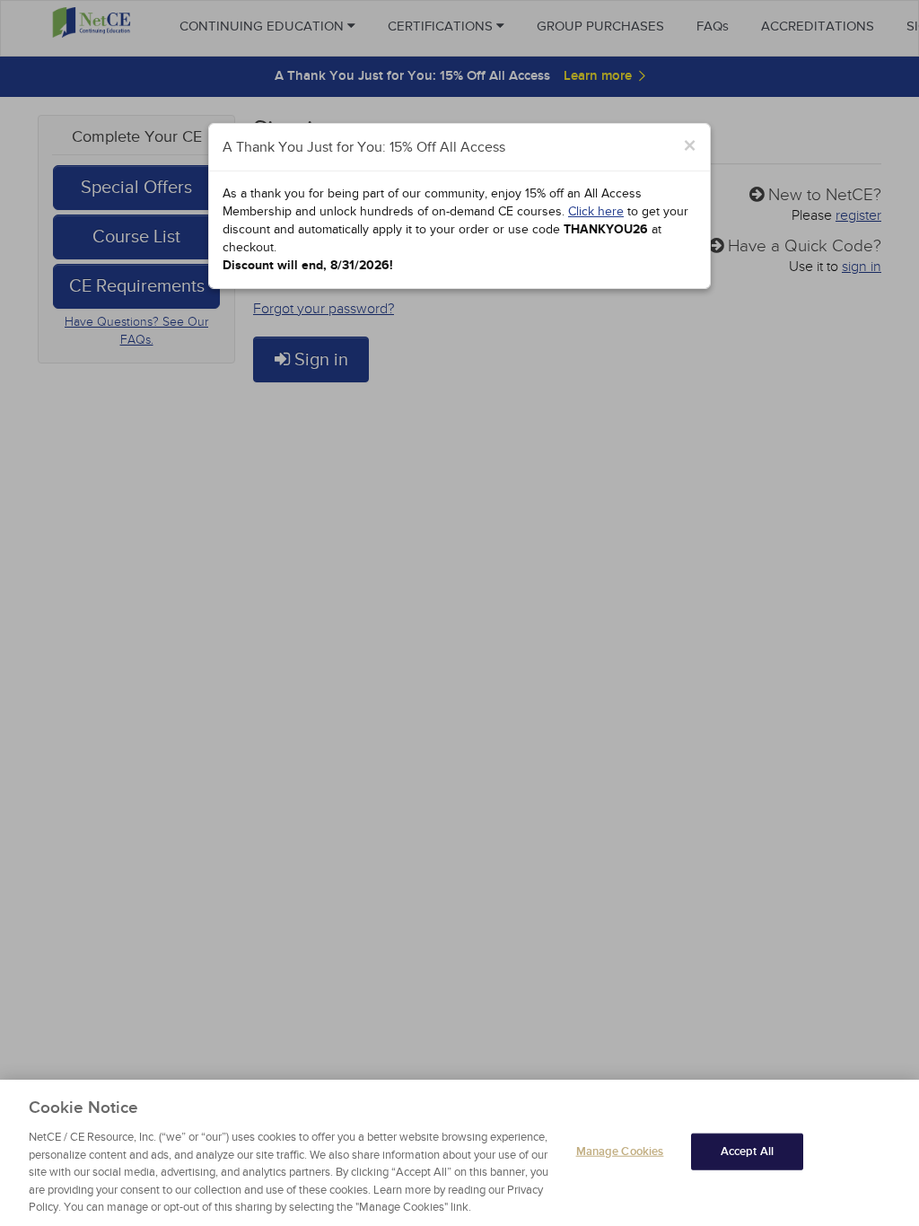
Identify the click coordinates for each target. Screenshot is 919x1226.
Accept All (747, 1150)
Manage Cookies (620, 1150)
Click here (596, 211)
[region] (459, 1153)
